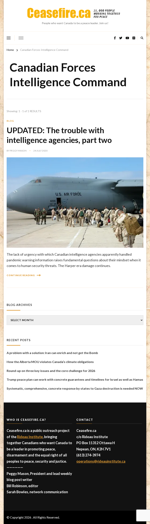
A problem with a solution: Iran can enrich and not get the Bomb (52, 353)
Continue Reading (21, 275)
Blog (10, 120)
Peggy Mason (18, 150)
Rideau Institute (30, 437)
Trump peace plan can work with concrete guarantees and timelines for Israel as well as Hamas (75, 379)
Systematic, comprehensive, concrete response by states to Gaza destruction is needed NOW (75, 388)
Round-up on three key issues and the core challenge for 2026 (51, 371)
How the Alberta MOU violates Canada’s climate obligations (50, 362)
